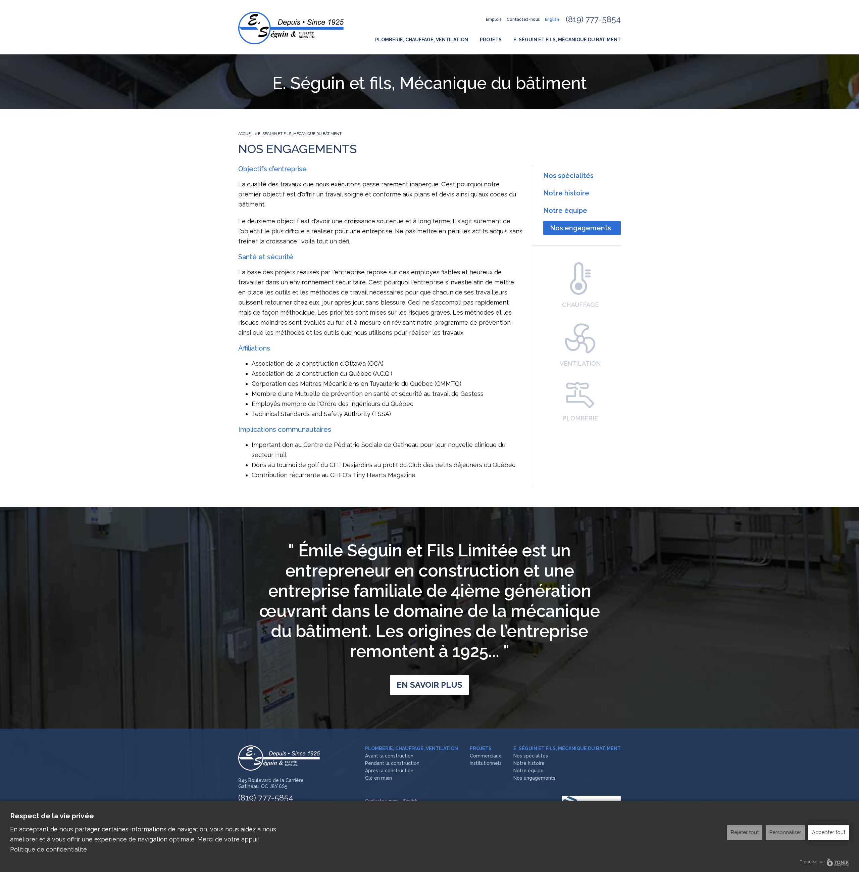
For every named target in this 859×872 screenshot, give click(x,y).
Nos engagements (580, 228)
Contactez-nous (523, 19)
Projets (491, 39)
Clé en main (378, 778)
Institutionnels (486, 763)
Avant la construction (389, 756)
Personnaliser (785, 832)
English (552, 19)
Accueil (246, 134)
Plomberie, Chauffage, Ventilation (421, 39)
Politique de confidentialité (48, 849)
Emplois (494, 19)
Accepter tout (828, 832)
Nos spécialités (568, 176)
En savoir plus (429, 685)
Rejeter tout (745, 832)
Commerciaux (485, 756)
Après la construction (389, 770)
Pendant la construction (392, 763)
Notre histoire (566, 193)
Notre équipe (565, 210)
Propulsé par (812, 861)
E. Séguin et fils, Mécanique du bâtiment (567, 39)
